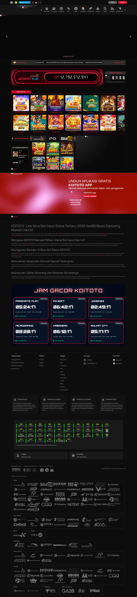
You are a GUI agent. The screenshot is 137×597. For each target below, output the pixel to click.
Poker (105, 11)
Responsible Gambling (17, 363)
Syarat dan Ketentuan (17, 366)
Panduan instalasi (90, 196)
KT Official (89, 360)
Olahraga (83, 11)
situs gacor (99, 255)
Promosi (41, 360)
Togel (75, 11)
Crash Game (90, 11)
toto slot (16, 235)
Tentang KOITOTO (16, 360)
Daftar (123, 2)
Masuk (112, 2)
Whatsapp (119, 363)
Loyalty (41, 363)
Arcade (98, 11)
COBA (39, 147)
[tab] (39, 138)
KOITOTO (61, 233)
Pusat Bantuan (15, 369)
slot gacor (27, 243)
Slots (61, 363)
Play (35, 78)
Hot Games (47, 11)
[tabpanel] (68, 36)
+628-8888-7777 (92, 363)
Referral (41, 366)
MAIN (22, 103)
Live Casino (61, 11)
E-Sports (112, 11)
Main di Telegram (25, 2)
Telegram (118, 360)
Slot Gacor (54, 11)
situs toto (102, 233)
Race (68, 11)
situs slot (17, 253)
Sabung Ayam (119, 11)
